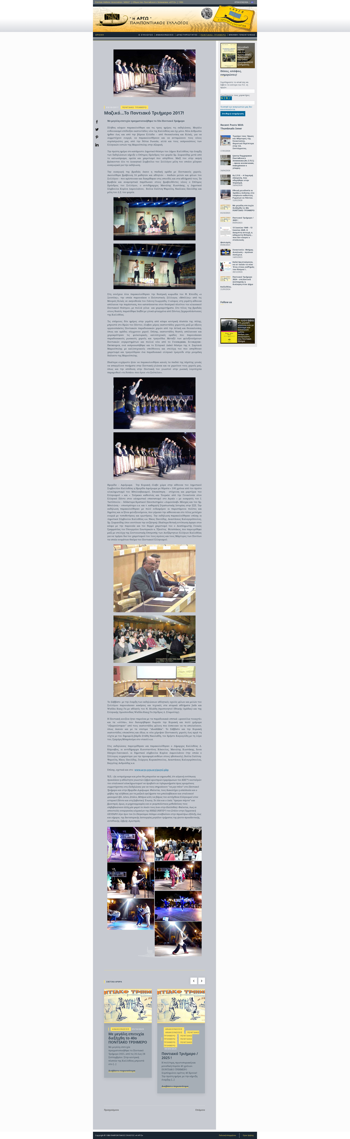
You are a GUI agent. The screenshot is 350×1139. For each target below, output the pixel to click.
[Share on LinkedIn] (97, 145)
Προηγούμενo (111, 1110)
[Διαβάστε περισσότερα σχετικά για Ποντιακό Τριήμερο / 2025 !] (181, 1006)
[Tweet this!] (97, 129)
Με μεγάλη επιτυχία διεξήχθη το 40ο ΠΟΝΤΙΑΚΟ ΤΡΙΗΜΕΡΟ (127, 1038)
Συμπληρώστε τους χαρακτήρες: (235, 95)
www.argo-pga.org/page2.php (152, 769)
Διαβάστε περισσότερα (121, 1070)
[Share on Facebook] (97, 122)
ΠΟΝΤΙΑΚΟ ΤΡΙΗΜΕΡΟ (134, 107)
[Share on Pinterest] (97, 137)
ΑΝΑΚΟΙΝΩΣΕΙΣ (120, 1029)
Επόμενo (200, 1110)
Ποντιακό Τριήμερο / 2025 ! (180, 1055)
